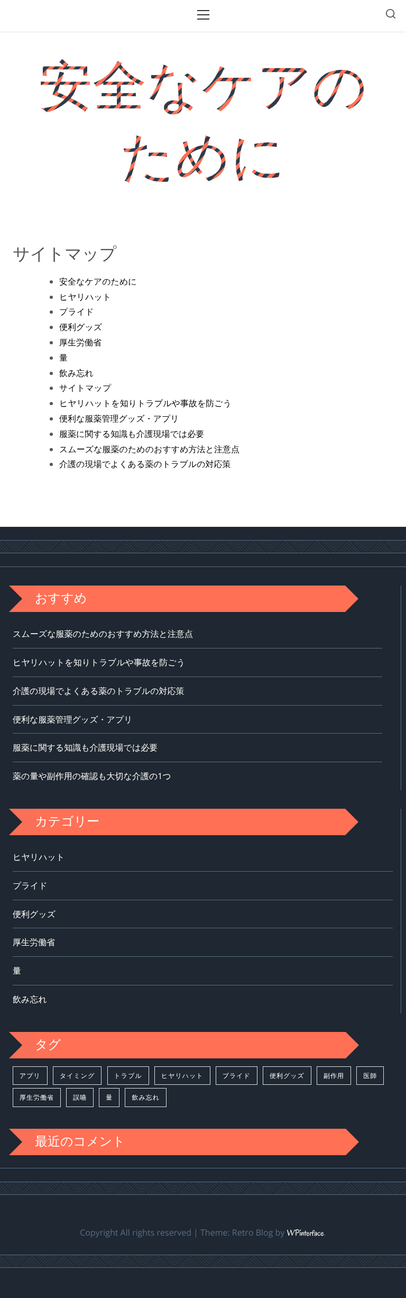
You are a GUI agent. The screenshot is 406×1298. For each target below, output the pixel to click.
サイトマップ (85, 388)
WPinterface (305, 1233)
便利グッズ (80, 327)
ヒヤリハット (85, 297)
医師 (370, 1075)
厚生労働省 (80, 342)
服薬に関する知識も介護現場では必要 (131, 434)
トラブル (128, 1075)
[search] (390, 15)
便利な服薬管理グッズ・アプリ (119, 418)
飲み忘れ (76, 373)
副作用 (334, 1075)
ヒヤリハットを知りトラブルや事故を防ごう (145, 403)
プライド (76, 311)
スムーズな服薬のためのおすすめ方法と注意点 (149, 449)
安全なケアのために (203, 120)
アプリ (30, 1075)
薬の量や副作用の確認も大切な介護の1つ (92, 776)
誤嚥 (80, 1097)
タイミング (77, 1075)
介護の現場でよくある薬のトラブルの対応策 (145, 464)
